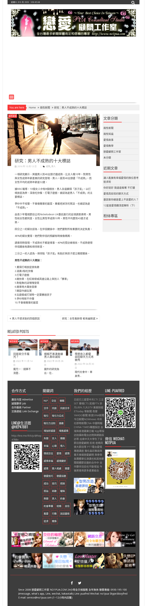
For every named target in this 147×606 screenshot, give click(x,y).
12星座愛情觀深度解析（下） (119, 205)
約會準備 (48, 506)
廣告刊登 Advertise (22, 399)
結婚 (59, 506)
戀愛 (67, 468)
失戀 (46, 438)
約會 (62, 498)
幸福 (46, 445)
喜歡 (61, 423)
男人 (53, 166)
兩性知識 (108, 134)
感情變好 (61, 460)
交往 (53, 400)
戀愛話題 (61, 475)
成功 (46, 483)
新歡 (54, 491)
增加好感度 (49, 430)
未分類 (107, 157)
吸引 (46, 415)
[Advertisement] (73, 66)
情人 (62, 445)
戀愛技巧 (48, 475)
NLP (46, 400)
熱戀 (46, 498)
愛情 (59, 453)
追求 (46, 521)
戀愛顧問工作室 (112, 151)
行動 (54, 513)
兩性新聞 (12, 116)
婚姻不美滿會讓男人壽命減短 (53, 355)
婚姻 (62, 438)
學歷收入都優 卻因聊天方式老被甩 (84, 357)
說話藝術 (65, 513)
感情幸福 (48, 460)
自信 (67, 506)
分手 (46, 408)
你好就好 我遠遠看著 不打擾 (119, 187)
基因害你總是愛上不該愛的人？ (121, 199)
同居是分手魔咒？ (21, 355)
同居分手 (65, 408)
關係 (54, 521)
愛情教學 (108, 145)
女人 (54, 438)
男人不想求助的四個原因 (26, 318)
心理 (54, 445)
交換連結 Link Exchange (25, 411)
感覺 (46, 468)
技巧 (54, 483)
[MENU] (11, 96)
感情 (67, 453)
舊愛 (46, 513)
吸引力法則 (49, 423)
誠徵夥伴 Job (18, 403)
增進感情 (63, 430)
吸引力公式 (58, 415)
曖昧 (62, 491)
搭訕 (46, 491)
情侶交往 (48, 453)
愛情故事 (108, 139)
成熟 (48, 166)
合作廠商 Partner (21, 407)
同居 (54, 408)
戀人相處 (56, 468)
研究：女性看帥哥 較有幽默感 (78, 318)
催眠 (62, 400)
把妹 (62, 483)
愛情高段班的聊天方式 (116, 193)
